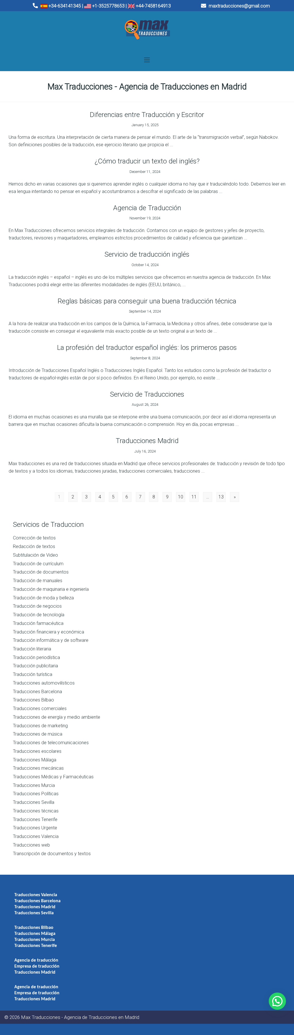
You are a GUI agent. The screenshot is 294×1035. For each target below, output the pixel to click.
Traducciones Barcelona (37, 691)
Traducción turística (32, 674)
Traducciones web (31, 845)
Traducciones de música (37, 734)
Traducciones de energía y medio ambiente (56, 717)
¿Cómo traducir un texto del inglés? (147, 161)
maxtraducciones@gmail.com (239, 6)
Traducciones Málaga (34, 760)
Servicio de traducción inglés (147, 254)
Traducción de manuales (37, 580)
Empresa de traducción (36, 966)
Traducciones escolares (37, 751)
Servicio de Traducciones (147, 394)
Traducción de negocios (37, 606)
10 (180, 497)
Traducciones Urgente (35, 828)
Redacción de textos (34, 546)
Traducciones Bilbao (33, 700)
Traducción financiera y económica (48, 632)
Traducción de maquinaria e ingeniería (51, 589)
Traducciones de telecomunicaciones (51, 742)
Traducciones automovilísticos (44, 683)
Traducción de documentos (41, 572)
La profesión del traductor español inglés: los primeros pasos (147, 348)
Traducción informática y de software (50, 640)
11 (194, 497)
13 (221, 497)
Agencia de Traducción (147, 208)
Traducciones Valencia (36, 836)
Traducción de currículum (38, 563)
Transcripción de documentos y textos (52, 853)
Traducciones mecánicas (38, 768)
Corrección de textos (34, 538)
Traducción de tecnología (38, 614)
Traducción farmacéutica (38, 623)
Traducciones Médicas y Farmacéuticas (53, 776)
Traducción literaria (32, 649)
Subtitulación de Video (35, 555)
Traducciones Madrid (147, 441)
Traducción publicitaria (35, 665)
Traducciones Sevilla (33, 802)
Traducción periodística (36, 657)
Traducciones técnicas (36, 811)
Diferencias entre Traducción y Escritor (147, 115)
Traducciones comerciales (40, 708)
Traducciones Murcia (34, 785)
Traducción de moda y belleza (43, 598)
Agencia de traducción (36, 960)
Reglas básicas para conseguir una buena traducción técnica (147, 301)
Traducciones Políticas (36, 793)
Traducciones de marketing (40, 725)
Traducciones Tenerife (35, 819)
